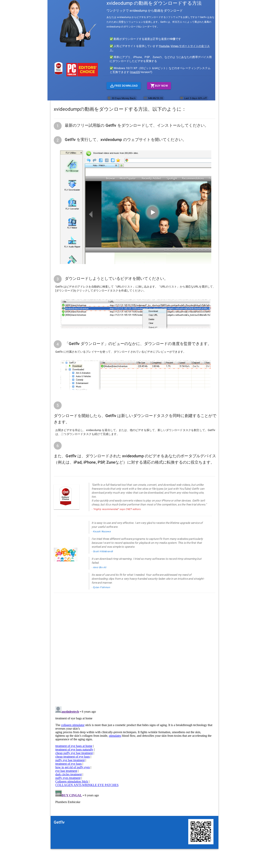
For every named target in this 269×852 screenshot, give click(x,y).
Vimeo (174, 46)
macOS (135, 72)
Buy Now (161, 85)
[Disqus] (134, 647)
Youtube (164, 46)
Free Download (126, 85)
